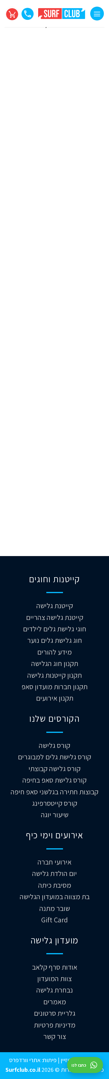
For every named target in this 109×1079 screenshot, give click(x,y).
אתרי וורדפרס (25, 1060)
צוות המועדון (54, 978)
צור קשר (54, 1036)
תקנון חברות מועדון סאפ (54, 686)
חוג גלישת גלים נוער (54, 640)
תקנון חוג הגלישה (54, 663)
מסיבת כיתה (54, 885)
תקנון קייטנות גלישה (54, 675)
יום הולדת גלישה (54, 873)
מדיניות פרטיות (54, 1025)
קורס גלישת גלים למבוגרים (54, 757)
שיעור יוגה (54, 814)
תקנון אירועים (54, 698)
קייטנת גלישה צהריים (54, 617)
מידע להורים (54, 652)
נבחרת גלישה (54, 990)
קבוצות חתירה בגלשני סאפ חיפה (54, 791)
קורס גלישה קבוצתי (54, 768)
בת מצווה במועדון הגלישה (55, 896)
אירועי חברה (54, 862)
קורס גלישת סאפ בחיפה (54, 780)
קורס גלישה (54, 745)
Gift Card (54, 919)
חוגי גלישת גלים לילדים (54, 628)
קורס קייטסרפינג (54, 803)
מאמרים (54, 1001)
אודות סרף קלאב (54, 967)
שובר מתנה (54, 908)
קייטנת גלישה (54, 605)
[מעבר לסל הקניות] (12, 13)
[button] (97, 13)
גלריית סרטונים (54, 1013)
